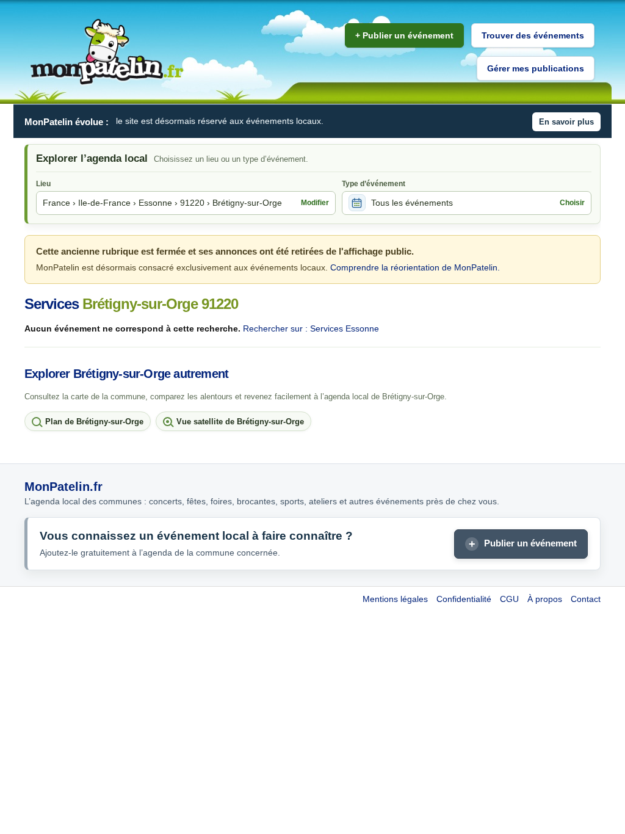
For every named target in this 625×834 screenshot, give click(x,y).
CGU (509, 599)
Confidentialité (463, 599)
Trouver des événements (533, 35)
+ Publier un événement (404, 35)
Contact (586, 599)
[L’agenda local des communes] (107, 52)
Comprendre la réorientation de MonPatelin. (415, 267)
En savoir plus (566, 121)
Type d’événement (373, 183)
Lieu (43, 183)
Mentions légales (395, 599)
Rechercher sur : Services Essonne (311, 328)
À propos (544, 599)
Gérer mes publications (535, 68)
